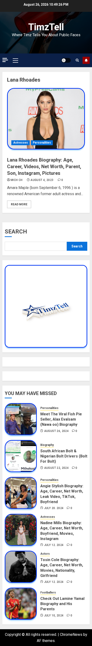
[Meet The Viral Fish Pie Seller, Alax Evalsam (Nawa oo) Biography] (20, 419)
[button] (15, 60)
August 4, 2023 (41, 180)
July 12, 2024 (54, 545)
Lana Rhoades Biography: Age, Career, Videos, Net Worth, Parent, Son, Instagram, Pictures (44, 166)
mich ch (17, 180)
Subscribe (86, 60)
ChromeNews (71, 634)
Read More (19, 204)
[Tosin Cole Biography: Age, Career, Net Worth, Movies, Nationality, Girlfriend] (20, 566)
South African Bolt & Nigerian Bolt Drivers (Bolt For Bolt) (63, 456)
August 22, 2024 (56, 468)
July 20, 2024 (54, 508)
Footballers (48, 592)
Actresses (20, 142)
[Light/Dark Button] (66, 60)
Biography (47, 445)
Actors (45, 553)
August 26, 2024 (56, 431)
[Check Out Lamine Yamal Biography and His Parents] (20, 603)
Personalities (42, 142)
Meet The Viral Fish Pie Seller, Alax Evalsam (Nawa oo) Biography (61, 419)
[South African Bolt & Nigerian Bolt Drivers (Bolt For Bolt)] (20, 456)
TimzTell (46, 27)
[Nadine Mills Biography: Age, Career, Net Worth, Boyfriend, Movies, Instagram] (20, 529)
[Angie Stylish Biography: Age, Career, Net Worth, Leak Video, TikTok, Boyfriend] (20, 493)
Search (16, 231)
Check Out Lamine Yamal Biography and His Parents (62, 603)
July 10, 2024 (54, 615)
